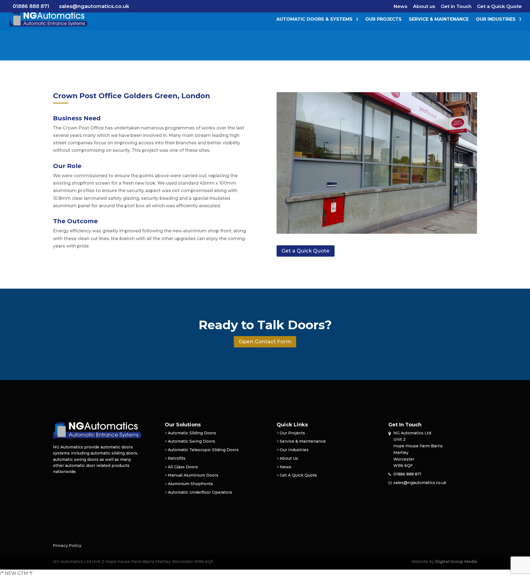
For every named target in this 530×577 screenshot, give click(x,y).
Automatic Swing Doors (191, 441)
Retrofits (177, 458)
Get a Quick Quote (499, 6)
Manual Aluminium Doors (193, 475)
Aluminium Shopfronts (190, 483)
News (400, 6)
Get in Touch (456, 6)
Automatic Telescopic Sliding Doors (203, 449)
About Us (289, 458)
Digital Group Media (456, 561)
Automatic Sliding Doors (192, 432)
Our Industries (496, 19)
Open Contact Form (265, 342)
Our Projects (383, 19)
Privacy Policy (67, 545)
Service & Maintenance (439, 19)
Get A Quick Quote (298, 475)
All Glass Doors (183, 466)
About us (424, 6)
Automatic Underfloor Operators (200, 492)
